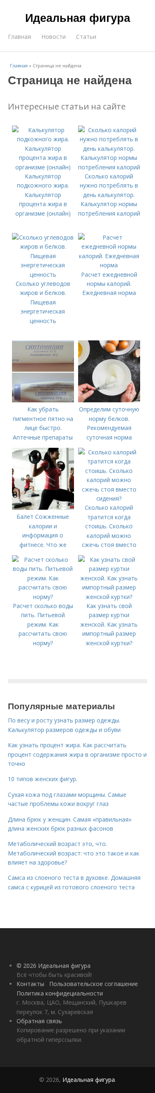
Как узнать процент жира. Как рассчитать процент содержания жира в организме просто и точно (77, 754)
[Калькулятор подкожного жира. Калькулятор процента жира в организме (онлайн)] (43, 167)
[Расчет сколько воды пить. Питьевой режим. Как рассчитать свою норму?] (43, 597)
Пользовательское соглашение (93, 984)
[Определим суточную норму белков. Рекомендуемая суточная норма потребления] (109, 400)
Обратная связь (39, 1021)
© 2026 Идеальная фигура (54, 965)
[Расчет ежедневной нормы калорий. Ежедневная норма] (109, 265)
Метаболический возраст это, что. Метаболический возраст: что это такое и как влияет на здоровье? (73, 853)
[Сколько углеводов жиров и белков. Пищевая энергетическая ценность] (43, 274)
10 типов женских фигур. (42, 779)
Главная (19, 36)
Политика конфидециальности (60, 993)
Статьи (86, 36)
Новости (53, 36)
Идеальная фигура (77, 17)
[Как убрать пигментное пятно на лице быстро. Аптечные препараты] (43, 400)
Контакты (30, 984)
